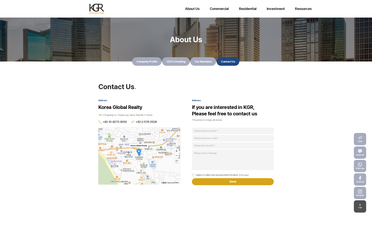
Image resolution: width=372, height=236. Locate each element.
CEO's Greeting (175, 61)
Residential (248, 9)
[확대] (176, 150)
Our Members (203, 61)
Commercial (219, 9)
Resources (303, 9)
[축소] (176, 155)
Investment (276, 9)
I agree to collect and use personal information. (217, 175)
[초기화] (176, 161)
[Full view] (243, 175)
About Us (192, 9)
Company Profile (147, 61)
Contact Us (228, 61)
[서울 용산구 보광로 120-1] (138, 146)
